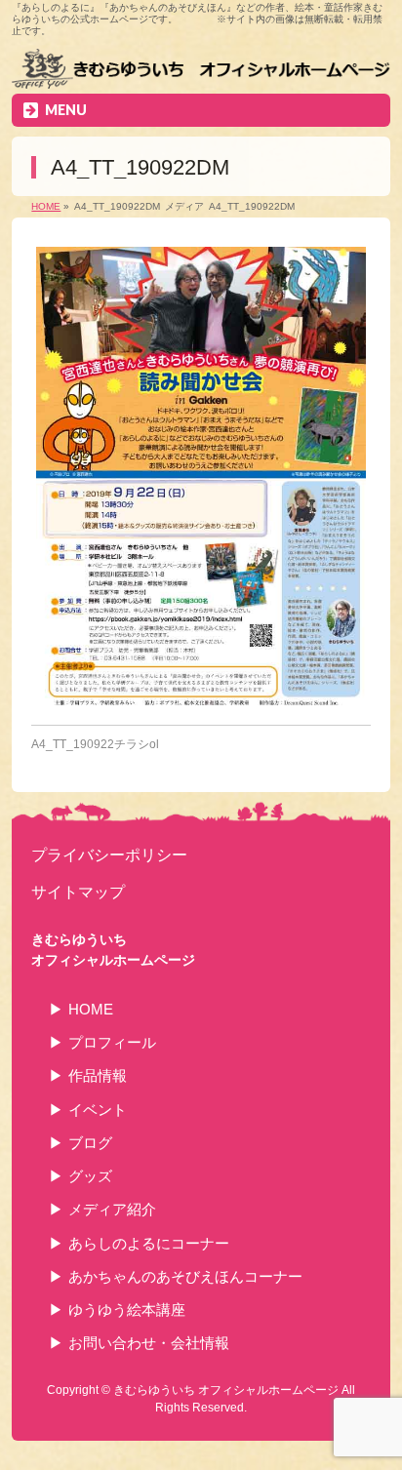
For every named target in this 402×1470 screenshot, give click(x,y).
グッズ (90, 1176)
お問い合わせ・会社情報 (148, 1342)
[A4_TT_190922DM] (200, 476)
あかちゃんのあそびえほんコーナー (185, 1276)
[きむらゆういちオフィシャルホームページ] (200, 71)
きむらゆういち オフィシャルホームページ (226, 1390)
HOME (90, 1009)
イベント (97, 1109)
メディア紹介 (112, 1209)
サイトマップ (78, 891)
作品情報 (97, 1075)
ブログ (90, 1142)
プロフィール (112, 1042)
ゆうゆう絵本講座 (126, 1309)
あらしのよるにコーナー (148, 1243)
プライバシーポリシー (109, 854)
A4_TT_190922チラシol (95, 744)
